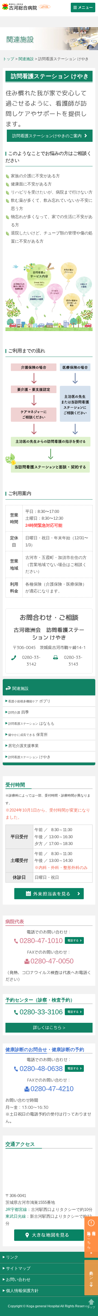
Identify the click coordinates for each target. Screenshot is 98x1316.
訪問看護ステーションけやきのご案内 (47, 135)
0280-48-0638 (41, 1068)
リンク (12, 1257)
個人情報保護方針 (22, 1290)
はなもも (31, 723)
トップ (8, 59)
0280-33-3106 (41, 1012)
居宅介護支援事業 (23, 745)
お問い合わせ (18, 1279)
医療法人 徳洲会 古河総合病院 (25, 7)
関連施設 (26, 59)
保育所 (28, 734)
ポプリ (29, 701)
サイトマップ (18, 1268)
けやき (29, 757)
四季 (18, 712)
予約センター (91, 1276)
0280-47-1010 (41, 940)
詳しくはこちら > (49, 1027)
